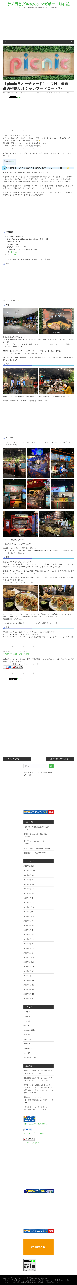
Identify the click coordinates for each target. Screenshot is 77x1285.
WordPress (43, 1278)
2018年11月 (27, 962)
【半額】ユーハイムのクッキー (34, 841)
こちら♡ (14, 252)
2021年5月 (27, 893)
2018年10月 (27, 966)
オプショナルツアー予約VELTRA (35, 1124)
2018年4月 (27, 985)
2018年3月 (27, 989)
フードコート (62, 93)
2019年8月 (27, 925)
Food (19, 93)
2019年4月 (27, 939)
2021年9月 (27, 875)
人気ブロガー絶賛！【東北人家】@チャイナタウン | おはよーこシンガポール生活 (38, 1090)
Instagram (26, 1030)
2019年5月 (27, 934)
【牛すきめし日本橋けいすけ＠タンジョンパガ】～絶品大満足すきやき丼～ (61, 759)
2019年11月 (27, 912)
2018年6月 (27, 976)
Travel (25, 1053)
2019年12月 (27, 907)
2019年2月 (27, 948)
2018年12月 (27, 957)
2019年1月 (27, 953)
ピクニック (54, 93)
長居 (68, 93)
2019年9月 (27, 921)
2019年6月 (27, 930)
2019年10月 (27, 916)
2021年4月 (27, 898)
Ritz (5, 93)
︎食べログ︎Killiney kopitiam (32, 848)
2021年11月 (27, 866)
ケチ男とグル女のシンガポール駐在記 (38, 4)
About (6, 1282)
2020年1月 (27, 902)
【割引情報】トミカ (30, 853)
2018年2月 (27, 994)
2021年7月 (27, 884)
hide (12, 161)
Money (25, 1039)
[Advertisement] (38, 24)
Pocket (19, 97)
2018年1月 (27, 999)
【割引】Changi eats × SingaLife (35, 834)
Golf (24, 1025)
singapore (33, 93)
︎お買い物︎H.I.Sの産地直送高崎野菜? (36, 827)
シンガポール (46, 93)
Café (25, 1012)
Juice (25, 1035)
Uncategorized (28, 1057)
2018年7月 (27, 971)
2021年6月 (27, 889)
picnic (27, 93)
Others (25, 1044)
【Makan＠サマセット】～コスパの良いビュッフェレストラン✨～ (19, 759)
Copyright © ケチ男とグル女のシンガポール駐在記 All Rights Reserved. (35, 1282)
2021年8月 (27, 880)
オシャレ (39, 93)
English (26, 1016)
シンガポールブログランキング (34, 1133)
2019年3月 (27, 944)
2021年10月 (27, 870)
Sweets (26, 1048)
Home (7, 1280)
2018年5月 (27, 980)
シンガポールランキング (31, 1143)
